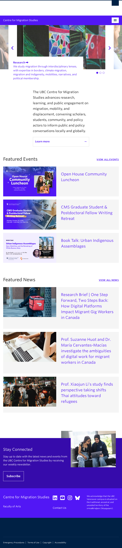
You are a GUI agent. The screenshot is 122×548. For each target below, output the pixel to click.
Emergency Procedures (13, 542)
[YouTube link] (63, 498)
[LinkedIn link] (56, 498)
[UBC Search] (115, 3)
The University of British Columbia (52, 6)
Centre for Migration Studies (20, 20)
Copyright (47, 542)
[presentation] (8, 47)
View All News (109, 280)
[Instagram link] (71, 498)
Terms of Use (33, 542)
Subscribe (13, 476)
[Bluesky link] (78, 498)
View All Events (108, 159)
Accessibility (60, 542)
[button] (97, 73)
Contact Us (59, 507)
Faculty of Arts (12, 506)
